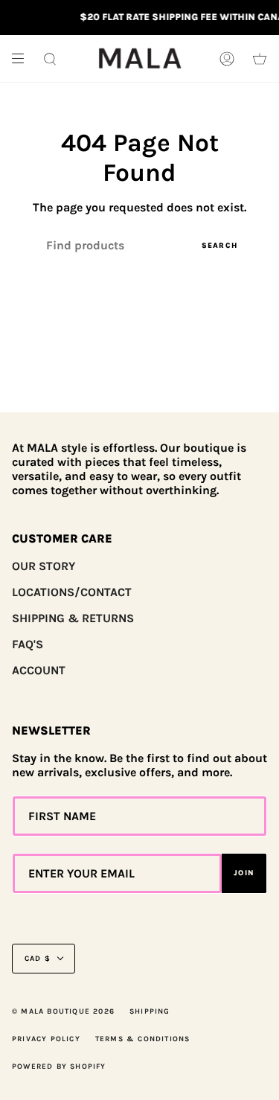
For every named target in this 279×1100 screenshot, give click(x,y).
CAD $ (38, 958)
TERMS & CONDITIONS (142, 1039)
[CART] (259, 59)
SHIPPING (149, 1011)
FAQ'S (27, 644)
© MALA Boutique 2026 (63, 1011)
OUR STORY (43, 566)
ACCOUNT (38, 670)
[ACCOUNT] (226, 59)
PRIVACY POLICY (46, 1039)
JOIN (244, 873)
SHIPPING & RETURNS (73, 618)
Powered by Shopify (59, 1066)
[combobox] (139, 245)
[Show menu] (23, 59)
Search (219, 245)
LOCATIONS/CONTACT (72, 592)
